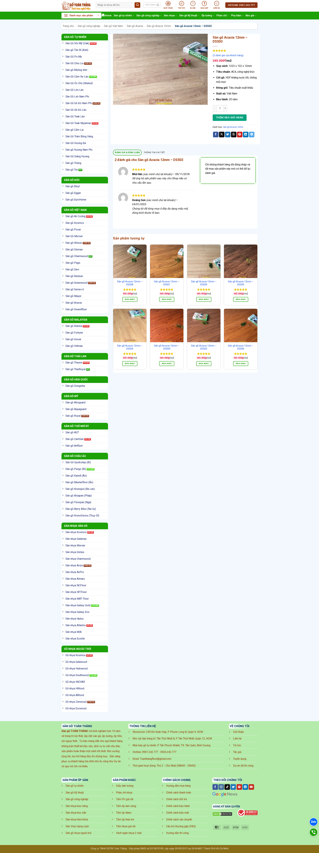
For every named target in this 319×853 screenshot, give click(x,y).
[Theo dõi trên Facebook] (215, 787)
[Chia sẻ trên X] (221, 134)
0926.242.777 (168, 752)
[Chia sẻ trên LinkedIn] (245, 134)
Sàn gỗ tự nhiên (123, 15)
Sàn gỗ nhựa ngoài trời (78, 833)
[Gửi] (137, 5)
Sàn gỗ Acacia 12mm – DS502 (203, 347)
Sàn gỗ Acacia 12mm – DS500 (166, 347)
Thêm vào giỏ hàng (229, 117)
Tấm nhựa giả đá (125, 826)
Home (108, 15)
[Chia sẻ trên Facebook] (215, 134)
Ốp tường (207, 15)
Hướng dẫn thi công (177, 833)
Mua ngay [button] (130, 299)
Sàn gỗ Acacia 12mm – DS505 (240, 283)
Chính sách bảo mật (177, 812)
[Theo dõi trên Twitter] (233, 787)
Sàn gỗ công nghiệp (147, 15)
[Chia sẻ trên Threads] (233, 134)
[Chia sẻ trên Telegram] (251, 134)
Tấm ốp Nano (123, 812)
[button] (81, 15)
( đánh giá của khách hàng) (228, 55)
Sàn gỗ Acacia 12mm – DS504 (130, 347)
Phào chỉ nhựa (124, 792)
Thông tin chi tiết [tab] (154, 152)
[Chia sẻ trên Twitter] (227, 134)
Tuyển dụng (239, 758)
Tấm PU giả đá (124, 799)
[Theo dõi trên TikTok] (227, 787)
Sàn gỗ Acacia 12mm (159, 26)
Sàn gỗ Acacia (135, 26)
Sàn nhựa (169, 15)
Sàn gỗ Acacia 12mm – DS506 (240, 347)
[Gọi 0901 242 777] (313, 832)
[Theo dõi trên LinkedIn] (245, 787)
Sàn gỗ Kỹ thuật (188, 15)
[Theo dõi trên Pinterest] (239, 787)
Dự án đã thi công (243, 765)
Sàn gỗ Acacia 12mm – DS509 (203, 283)
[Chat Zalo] (313, 822)
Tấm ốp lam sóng (126, 806)
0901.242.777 (150, 752)
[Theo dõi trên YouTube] (251, 787)
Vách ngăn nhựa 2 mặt (129, 833)
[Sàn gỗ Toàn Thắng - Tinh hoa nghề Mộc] (76, 6)
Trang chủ (68, 26)
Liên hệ (237, 738)
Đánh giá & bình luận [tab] (127, 152)
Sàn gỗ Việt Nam (113, 26)
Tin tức (237, 745)
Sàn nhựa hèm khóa (77, 819)
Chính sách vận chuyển (179, 819)
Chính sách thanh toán (178, 792)
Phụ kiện (236, 15)
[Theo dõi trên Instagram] (221, 787)
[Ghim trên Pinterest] (239, 134)
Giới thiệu (238, 731)
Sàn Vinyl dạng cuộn (77, 826)
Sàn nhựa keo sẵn (76, 812)
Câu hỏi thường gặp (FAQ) (181, 826)
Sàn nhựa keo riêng (77, 806)
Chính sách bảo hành (178, 806)
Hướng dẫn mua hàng (178, 785)
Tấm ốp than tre (125, 819)
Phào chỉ (221, 15)
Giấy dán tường (124, 785)
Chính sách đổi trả (176, 799)
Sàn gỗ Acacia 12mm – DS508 (130, 283)
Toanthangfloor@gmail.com (155, 758)
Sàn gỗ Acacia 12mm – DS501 (166, 283)
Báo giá (250, 15)
